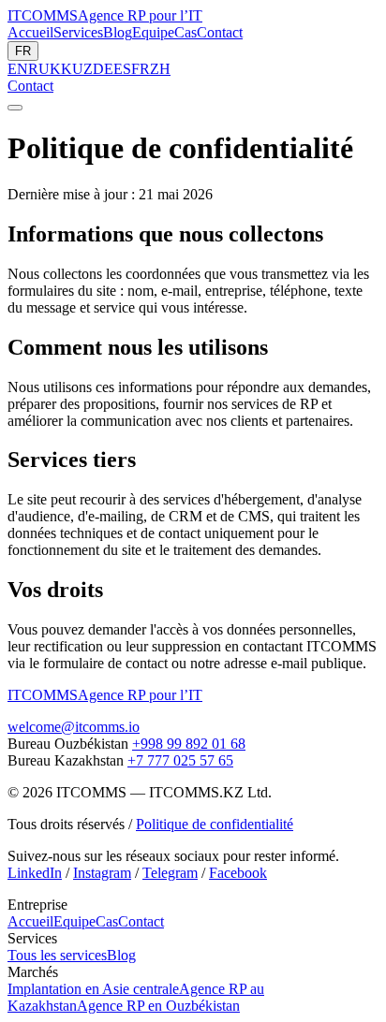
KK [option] (61, 69)
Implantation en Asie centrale (93, 989)
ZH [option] (160, 69)
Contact (220, 32)
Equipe (153, 32)
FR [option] (140, 69)
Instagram (102, 873)
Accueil (30, 32)
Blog (117, 32)
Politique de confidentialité (214, 824)
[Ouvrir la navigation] (14, 107)
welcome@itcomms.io (73, 727)
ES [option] (122, 69)
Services (78, 32)
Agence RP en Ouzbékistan (158, 1006)
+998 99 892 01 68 (188, 744)
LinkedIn (34, 873)
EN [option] (17, 69)
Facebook (238, 873)
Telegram (170, 873)
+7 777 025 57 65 (180, 760)
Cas (185, 32)
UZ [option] (82, 69)
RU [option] (39, 69)
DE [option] (103, 69)
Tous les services (57, 955)
